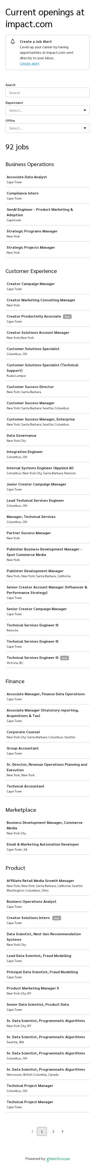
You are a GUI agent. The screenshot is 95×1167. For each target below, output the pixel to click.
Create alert (29, 63)
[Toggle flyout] (85, 110)
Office (10, 120)
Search (10, 85)
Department (14, 103)
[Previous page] (32, 1132)
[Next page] (62, 1132)
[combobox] (9, 110)
